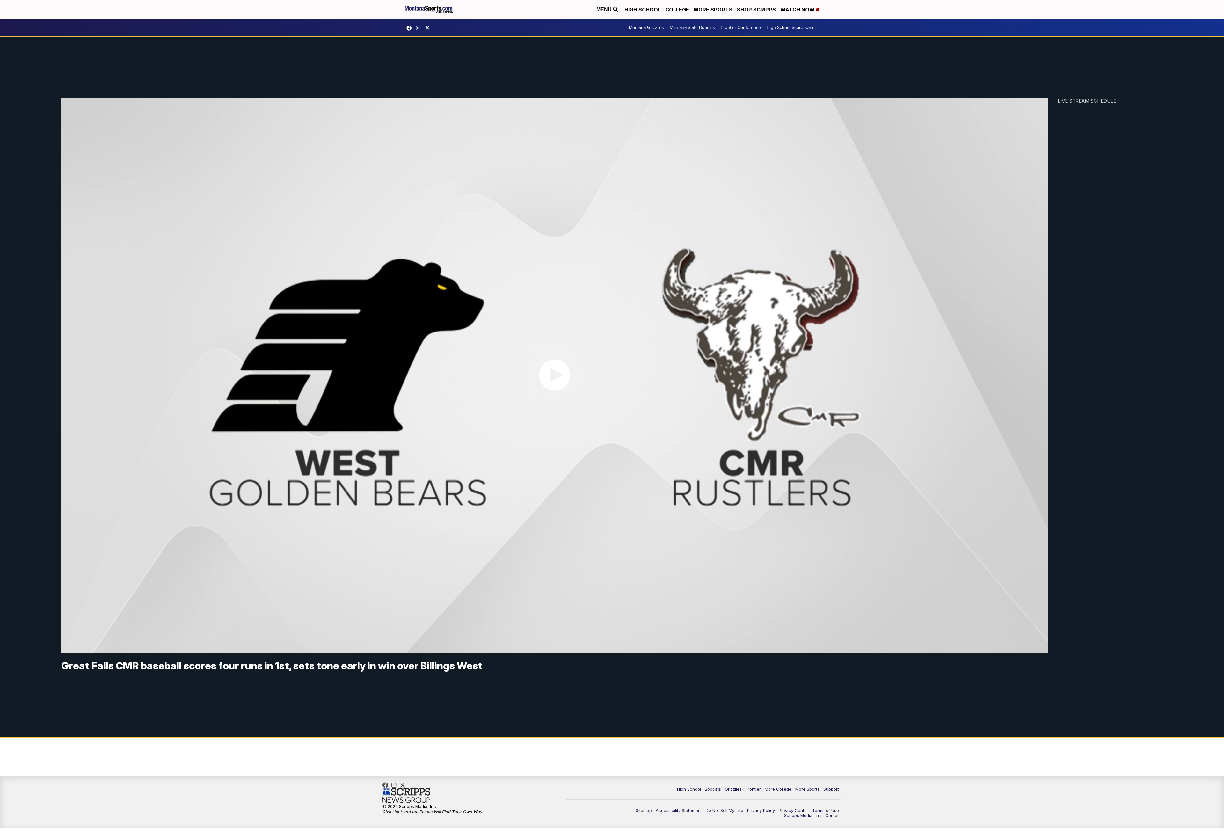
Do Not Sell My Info (724, 810)
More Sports (713, 9)
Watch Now (798, 9)
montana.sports (420, 28)
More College (778, 788)
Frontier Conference (741, 27)
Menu (604, 9)
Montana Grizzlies (646, 27)
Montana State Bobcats (692, 27)
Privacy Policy (761, 810)
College (677, 9)
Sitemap (644, 810)
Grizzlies (733, 788)
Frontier (753, 788)
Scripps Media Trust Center (811, 815)
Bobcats (713, 788)
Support (831, 788)
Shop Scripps (756, 9)
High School (642, 9)
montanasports (410, 28)
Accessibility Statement (679, 810)
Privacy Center (793, 810)
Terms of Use (825, 810)
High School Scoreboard (791, 27)
